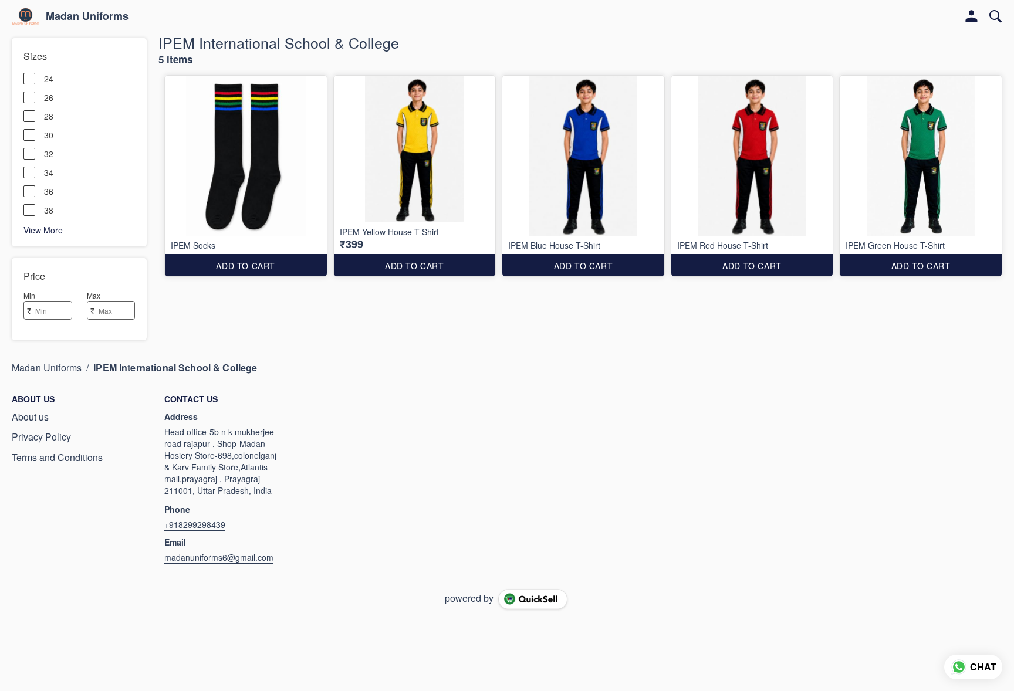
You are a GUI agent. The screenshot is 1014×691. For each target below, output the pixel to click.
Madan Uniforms (87, 16)
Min (29, 295)
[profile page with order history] (971, 16)
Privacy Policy (41, 437)
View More (43, 229)
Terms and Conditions (57, 457)
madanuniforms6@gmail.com (218, 557)
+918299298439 (194, 524)
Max (93, 295)
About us (30, 417)
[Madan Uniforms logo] (26, 16)
